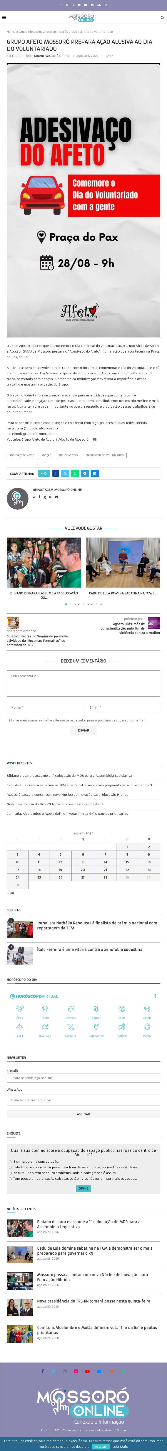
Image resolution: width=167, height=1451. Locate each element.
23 (149, 870)
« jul (10, 893)
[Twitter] (66, 5)
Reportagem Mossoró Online (47, 56)
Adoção (46, 455)
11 (39, 862)
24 (18, 877)
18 (39, 870)
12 (60, 862)
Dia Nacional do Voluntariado (104, 455)
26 (60, 877)
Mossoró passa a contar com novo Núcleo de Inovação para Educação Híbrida (68, 795)
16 (149, 862)
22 (127, 870)
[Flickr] (79, 5)
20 (83, 870)
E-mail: (12, 1071)
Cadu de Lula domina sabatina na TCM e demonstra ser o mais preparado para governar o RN (79, 785)
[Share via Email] (95, 473)
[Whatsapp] (106, 5)
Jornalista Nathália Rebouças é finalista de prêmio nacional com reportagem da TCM (97, 925)
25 (39, 877)
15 (127, 862)
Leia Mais (120, 1446)
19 (60, 870)
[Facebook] (61, 5)
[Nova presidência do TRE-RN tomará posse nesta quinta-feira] (20, 1307)
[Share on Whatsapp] (75, 473)
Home (11, 32)
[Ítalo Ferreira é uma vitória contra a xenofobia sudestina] (20, 956)
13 (83, 862)
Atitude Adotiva (68, 455)
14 (105, 862)
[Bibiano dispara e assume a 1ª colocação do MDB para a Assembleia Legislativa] (44, 563)
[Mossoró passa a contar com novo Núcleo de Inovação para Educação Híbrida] (20, 1281)
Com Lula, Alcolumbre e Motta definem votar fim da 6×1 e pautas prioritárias (67, 814)
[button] (12, 571)
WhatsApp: (15, 1089)
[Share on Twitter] (65, 473)
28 (105, 877)
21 (105, 870)
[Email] (92, 5)
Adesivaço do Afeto (22, 455)
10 (18, 862)
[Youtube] (85, 5)
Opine (83, 1188)
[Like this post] (45, 473)
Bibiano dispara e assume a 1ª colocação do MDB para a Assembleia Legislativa (69, 776)
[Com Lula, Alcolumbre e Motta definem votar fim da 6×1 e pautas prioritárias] (20, 1334)
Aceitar (100, 1447)
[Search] (162, 17)
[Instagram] (73, 5)
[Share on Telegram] (85, 473)
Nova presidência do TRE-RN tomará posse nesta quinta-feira (55, 804)
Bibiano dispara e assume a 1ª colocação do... (44, 595)
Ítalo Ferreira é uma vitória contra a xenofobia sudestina (89, 949)
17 (17, 870)
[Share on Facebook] (55, 473)
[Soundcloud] (99, 5)
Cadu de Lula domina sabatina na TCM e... (123, 593)
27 (83, 877)
